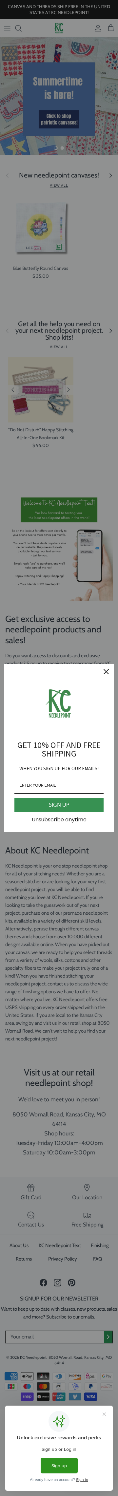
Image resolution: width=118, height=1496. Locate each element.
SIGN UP (59, 804)
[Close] (106, 672)
